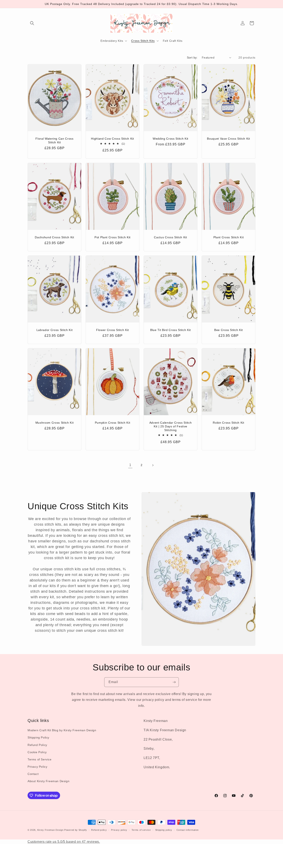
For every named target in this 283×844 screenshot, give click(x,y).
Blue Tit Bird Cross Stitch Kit (170, 330)
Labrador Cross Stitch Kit (54, 330)
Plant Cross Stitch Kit (228, 237)
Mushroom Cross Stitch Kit (54, 422)
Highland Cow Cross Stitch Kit (112, 138)
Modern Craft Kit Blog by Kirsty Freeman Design (62, 730)
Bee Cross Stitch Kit (228, 330)
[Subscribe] (174, 682)
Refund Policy (37, 745)
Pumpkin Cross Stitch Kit (112, 422)
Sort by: (192, 57)
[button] (32, 23)
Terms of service (141, 830)
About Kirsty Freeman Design (48, 781)
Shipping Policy (38, 737)
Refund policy (99, 830)
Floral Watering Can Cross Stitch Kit (54, 140)
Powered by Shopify (75, 830)
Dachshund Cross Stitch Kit (54, 237)
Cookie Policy (37, 752)
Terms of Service (40, 759)
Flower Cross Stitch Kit (112, 330)
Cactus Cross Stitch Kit (170, 237)
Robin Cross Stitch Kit (228, 422)
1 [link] (130, 465)
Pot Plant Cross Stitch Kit (112, 237)
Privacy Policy (37, 766)
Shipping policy (163, 830)
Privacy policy (119, 830)
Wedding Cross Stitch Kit (170, 138)
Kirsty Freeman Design (50, 830)
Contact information (188, 830)
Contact (33, 774)
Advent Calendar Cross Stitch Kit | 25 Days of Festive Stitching (170, 426)
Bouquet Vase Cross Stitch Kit (228, 138)
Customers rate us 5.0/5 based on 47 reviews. (64, 841)
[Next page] (152, 465)
